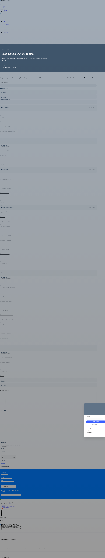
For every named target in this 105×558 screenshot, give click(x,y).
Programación (5, 49)
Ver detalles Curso (5, 60)
